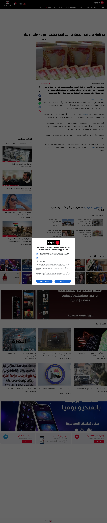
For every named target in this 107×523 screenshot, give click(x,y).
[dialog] (53, 261)
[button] (53, 261)
